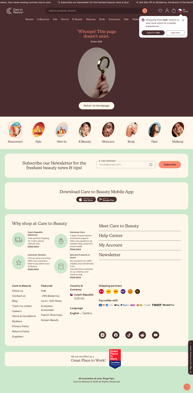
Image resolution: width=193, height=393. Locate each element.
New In (65, 19)
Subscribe (170, 164)
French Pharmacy (52, 315)
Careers (17, 311)
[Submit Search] (144, 10)
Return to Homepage (96, 106)
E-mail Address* (107, 161)
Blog (14, 301)
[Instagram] (102, 335)
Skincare (91, 19)
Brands (29, 19)
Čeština (87, 313)
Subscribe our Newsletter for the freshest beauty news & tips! (95, 2)
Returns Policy (21, 331)
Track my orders (22, 306)
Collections (43, 19)
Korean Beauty (50, 320)
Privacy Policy (20, 326)
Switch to (153, 32)
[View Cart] (173, 10)
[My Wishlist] (160, 10)
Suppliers (17, 336)
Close (183, 20)
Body (102, 19)
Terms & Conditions (24, 316)
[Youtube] (155, 335)
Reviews (17, 321)
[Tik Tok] (129, 335)
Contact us (18, 296)
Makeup (136, 19)
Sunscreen (114, 19)
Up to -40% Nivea (51, 301)
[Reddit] (142, 335)
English (74, 313)
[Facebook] (115, 335)
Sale (55, 19)
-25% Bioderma (50, 296)
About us (17, 291)
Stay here (175, 32)
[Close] (190, 342)
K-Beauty (77, 19)
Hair (126, 19)
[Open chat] (187, 387)
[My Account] (167, 10)
